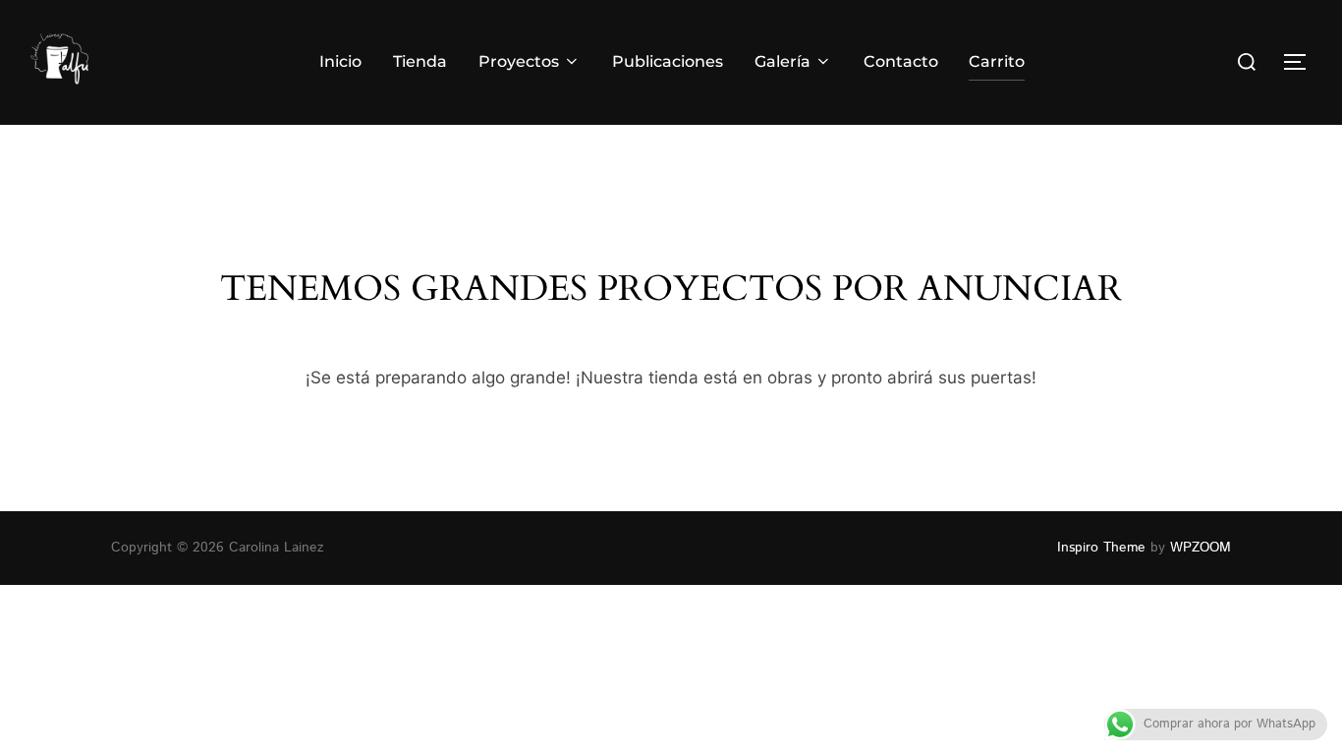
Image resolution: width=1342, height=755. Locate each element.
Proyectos (518, 61)
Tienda (420, 61)
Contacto (901, 61)
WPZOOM (1200, 547)
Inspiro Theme (1101, 547)
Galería (783, 61)
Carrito (997, 61)
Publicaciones (667, 61)
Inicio (340, 61)
